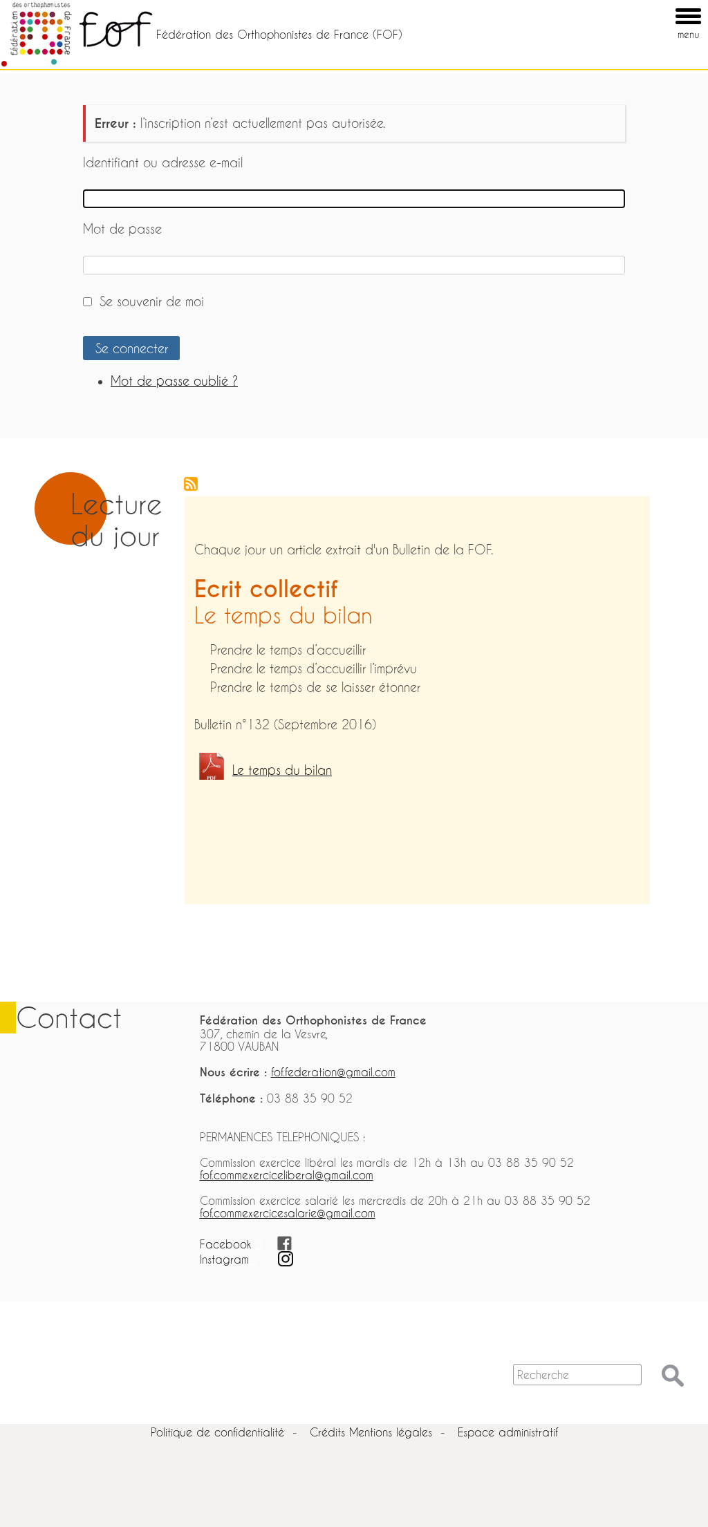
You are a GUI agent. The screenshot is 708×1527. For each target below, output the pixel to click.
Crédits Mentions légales (371, 1432)
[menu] (668, 6)
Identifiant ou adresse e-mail (163, 163)
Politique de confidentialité (217, 1432)
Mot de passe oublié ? (174, 381)
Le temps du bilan (282, 770)
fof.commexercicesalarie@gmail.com (287, 1212)
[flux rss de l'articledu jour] (173, 565)
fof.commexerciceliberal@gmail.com (286, 1174)
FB (256, 1243)
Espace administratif (508, 1432)
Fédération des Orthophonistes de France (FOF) (279, 34)
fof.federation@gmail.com (333, 1071)
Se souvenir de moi (152, 301)
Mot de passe (122, 229)
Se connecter (131, 348)
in (253, 1259)
